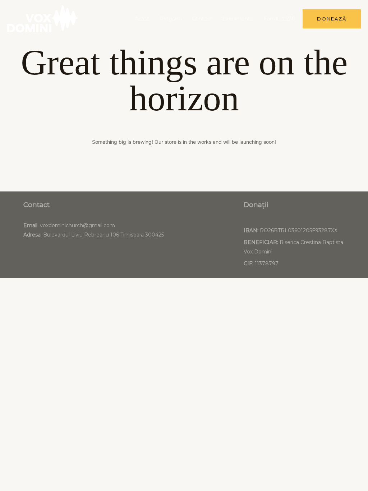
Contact (202, 18)
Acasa (142, 18)
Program (171, 18)
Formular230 (279, 18)
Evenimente (237, 18)
